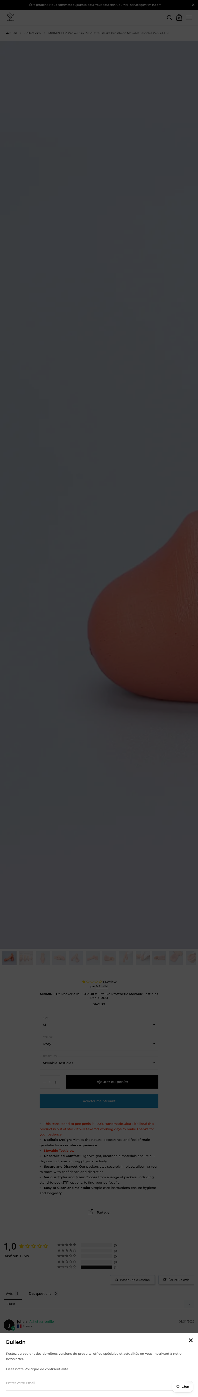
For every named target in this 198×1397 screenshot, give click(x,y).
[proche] (191, 1340)
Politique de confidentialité (46, 1369)
